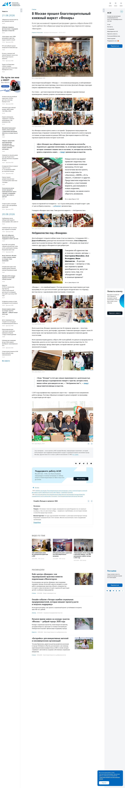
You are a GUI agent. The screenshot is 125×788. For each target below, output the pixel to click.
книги (70, 490)
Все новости (6, 361)
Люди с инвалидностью (49, 593)
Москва (37, 487)
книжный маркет (76, 490)
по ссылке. (76, 454)
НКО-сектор (41, 558)
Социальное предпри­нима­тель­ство (52, 612)
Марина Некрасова (37, 32)
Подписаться (115, 46)
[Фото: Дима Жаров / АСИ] (42, 104)
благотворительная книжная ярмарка (57, 490)
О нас (108, 24)
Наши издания (111, 38)
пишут (63, 152)
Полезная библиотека (113, 36)
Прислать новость (112, 33)
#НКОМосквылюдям (41, 490)
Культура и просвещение (50, 32)
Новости (34, 632)
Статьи (34, 9)
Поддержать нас (112, 41)
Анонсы (34, 612)
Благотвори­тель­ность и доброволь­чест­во (55, 632)
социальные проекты (67, 492)
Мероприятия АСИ (112, 31)
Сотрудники (110, 29)
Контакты (110, 26)
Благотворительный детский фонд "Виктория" (70, 496)
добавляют (57, 206)
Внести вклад (81, 479)
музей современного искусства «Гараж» (49, 492)
